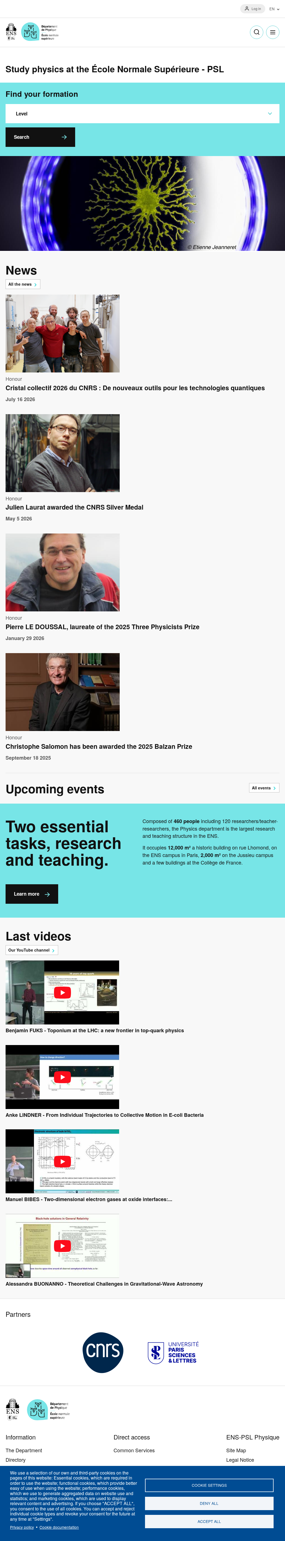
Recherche (256, 32)
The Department (24, 1450)
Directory (16, 1459)
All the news (20, 284)
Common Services (134, 1450)
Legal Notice (240, 1459)
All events (261, 788)
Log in (256, 8)
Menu (272, 32)
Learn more (26, 893)
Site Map (236, 1450)
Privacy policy (22, 1527)
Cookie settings (209, 1485)
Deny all (209, 1503)
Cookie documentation (59, 1527)
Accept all (209, 1521)
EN (271, 9)
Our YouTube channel (29, 950)
